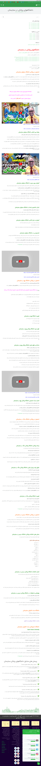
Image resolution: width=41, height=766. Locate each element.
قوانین (28, 736)
